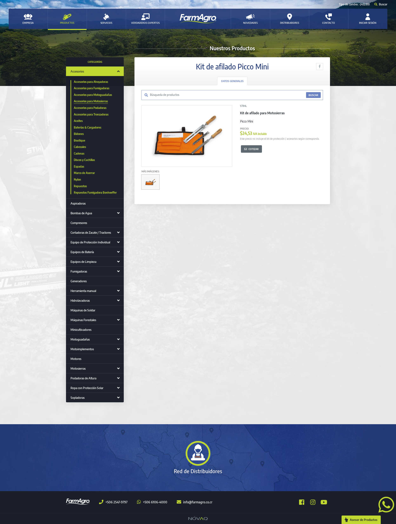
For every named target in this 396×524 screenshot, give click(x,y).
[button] (384, 504)
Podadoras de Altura (83, 378)
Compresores (79, 223)
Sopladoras (78, 397)
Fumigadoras (79, 271)
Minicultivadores (81, 329)
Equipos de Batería (82, 252)
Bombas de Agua (81, 213)
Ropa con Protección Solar (87, 388)
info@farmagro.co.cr (197, 502)
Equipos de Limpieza (83, 261)
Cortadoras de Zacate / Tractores (91, 232)
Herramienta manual (83, 291)
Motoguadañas (80, 339)
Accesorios (77, 71)
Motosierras (78, 368)
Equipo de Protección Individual (90, 242)
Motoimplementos (82, 349)
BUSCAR (313, 95)
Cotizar (254, 149)
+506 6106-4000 (155, 502)
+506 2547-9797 (116, 502)
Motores (76, 359)
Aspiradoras (78, 203)
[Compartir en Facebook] (319, 66)
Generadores (79, 281)
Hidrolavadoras (80, 300)
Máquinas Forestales (83, 320)
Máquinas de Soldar (83, 310)
